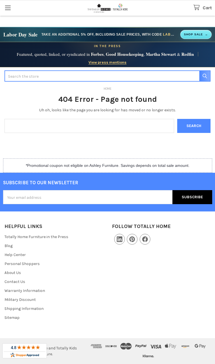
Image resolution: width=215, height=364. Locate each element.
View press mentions (107, 62)
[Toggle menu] (7, 7)
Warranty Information (24, 290)
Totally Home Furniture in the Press (36, 236)
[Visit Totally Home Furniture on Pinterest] (132, 239)
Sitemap (12, 317)
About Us (12, 272)
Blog (8, 245)
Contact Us (14, 281)
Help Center (15, 254)
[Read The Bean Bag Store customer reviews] (24, 350)
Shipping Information (24, 308)
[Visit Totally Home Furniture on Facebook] (145, 239)
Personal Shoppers (22, 263)
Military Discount (20, 299)
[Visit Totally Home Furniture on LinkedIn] (119, 239)
